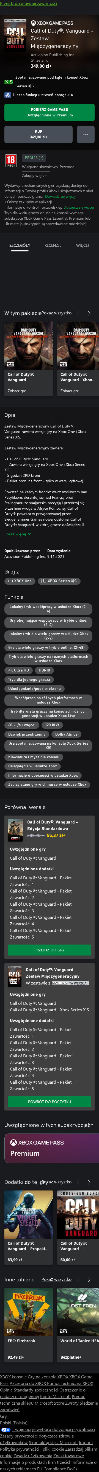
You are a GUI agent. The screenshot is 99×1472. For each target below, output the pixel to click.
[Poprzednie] (78, 313)
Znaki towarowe (68, 1455)
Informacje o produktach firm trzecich (36, 1462)
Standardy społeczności (36, 1390)
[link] (28, 359)
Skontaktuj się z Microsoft (53, 1442)
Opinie (6, 1390)
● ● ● (86, 134)
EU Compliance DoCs (57, 1468)
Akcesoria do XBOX (28, 1383)
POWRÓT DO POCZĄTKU (49, 1101)
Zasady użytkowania (32, 1455)
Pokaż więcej (15, 533)
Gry (3, 1416)
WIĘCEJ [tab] (82, 245)
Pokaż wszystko (57, 312)
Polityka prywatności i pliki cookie (32, 1449)
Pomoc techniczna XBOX (70, 1383)
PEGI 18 (31, 158)
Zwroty (72, 1403)
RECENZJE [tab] (53, 245)
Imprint (86, 1442)
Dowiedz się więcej (60, 196)
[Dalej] (89, 313)
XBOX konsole (13, 1376)
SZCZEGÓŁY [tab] (19, 245)
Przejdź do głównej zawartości (28, 3)
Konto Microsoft (55, 1396)
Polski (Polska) (14, 1422)
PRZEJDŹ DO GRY (49, 949)
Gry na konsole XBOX (48, 1376)
